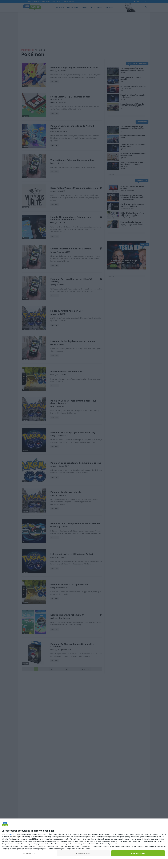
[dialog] (84, 839)
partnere (13, 834)
